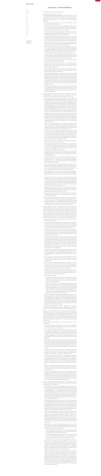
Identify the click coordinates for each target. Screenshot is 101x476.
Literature (27, 24)
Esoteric (27, 20)
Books (27, 16)
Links (26, 36)
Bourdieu (27, 18)
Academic (27, 12)
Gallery (27, 22)
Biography (27, 10)
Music (27, 26)
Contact (27, 34)
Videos (27, 32)
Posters (27, 30)
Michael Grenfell (30, 4)
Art (26, 14)
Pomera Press (27, 28)
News (26, 9)
